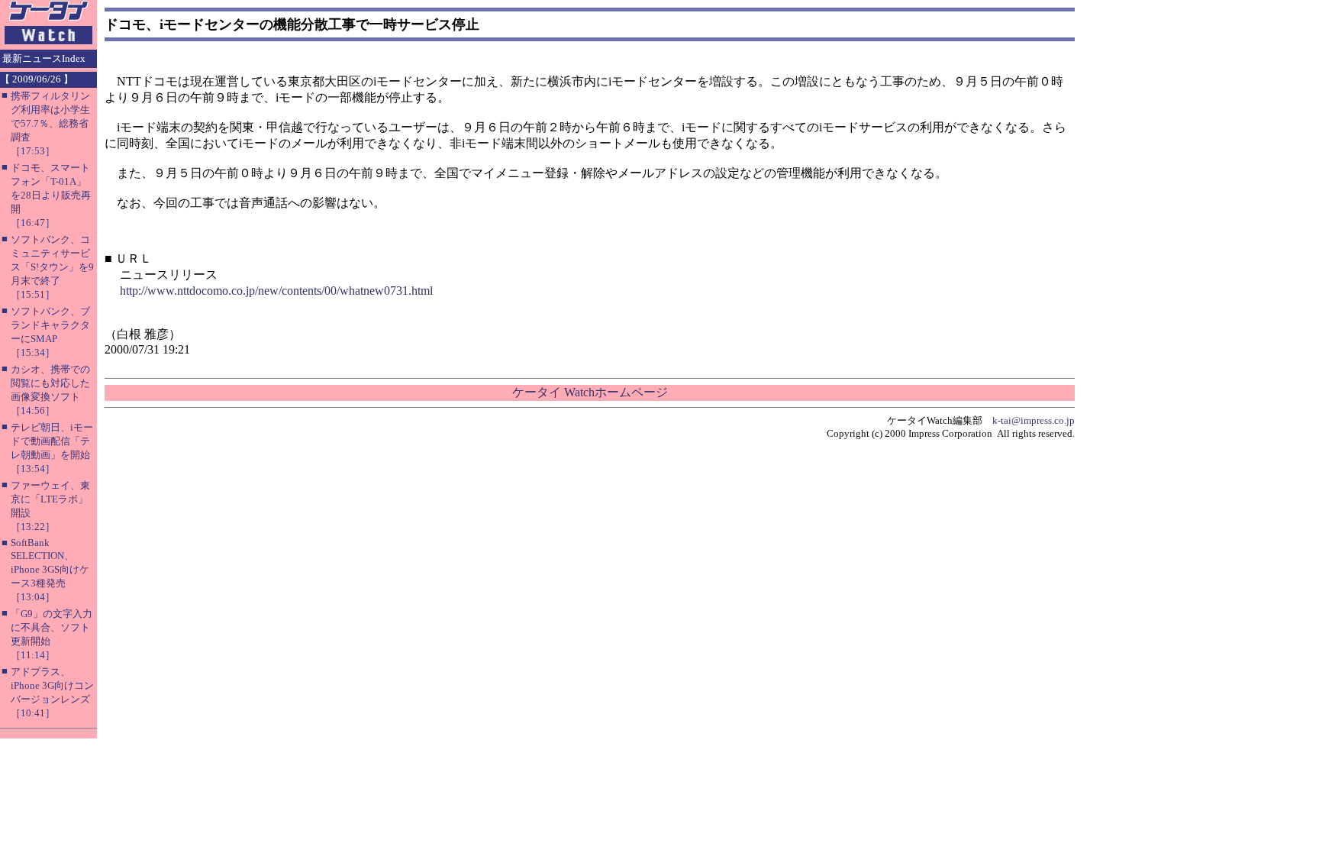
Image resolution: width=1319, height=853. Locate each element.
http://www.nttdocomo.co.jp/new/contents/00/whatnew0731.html (276, 290)
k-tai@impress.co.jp (1033, 420)
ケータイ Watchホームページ (590, 392)
